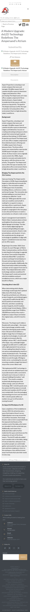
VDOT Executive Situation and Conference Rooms (15, 573)
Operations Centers (9, 508)
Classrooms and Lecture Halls (12, 498)
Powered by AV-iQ (23, 460)
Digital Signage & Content (14, 584)
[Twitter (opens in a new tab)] (10, 4)
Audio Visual (14, 566)
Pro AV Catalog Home (7, 18)
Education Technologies (14, 589)
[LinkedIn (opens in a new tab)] (16, 4)
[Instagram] (14, 548)
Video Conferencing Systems (12, 501)
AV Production (14, 600)
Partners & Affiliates (11, 579)
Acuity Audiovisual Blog (10, 602)
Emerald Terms (4, 460)
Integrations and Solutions (11, 592)
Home (7, 581)
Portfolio (15, 568)
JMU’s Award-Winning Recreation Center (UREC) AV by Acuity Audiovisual (14, 570)
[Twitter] (5, 548)
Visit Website (15, 57)
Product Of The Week (14, 594)
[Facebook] (10, 548)
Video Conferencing (14, 582)
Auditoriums (7, 506)
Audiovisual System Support (12, 511)
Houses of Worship (9, 503)
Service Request (14, 591)
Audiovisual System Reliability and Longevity (15, 596)
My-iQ (17, 18)
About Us (8, 486)
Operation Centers (8, 586)
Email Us (9, 535)
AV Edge (24, 592)
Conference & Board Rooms (14, 587)
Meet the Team (15, 607)
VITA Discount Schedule (14, 598)
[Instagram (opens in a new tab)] (14, 4)
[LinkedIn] (18, 548)
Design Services (21, 586)
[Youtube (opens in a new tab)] (20, 4)
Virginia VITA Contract (14, 603)
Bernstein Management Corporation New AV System (15, 575)
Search (5, 553)
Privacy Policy (13, 460)
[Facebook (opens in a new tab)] (12, 4)
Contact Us (19, 486)
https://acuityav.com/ (13, 539)
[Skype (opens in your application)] (18, 4)
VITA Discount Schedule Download (14, 605)
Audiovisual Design (9, 493)
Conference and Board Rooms (12, 496)
